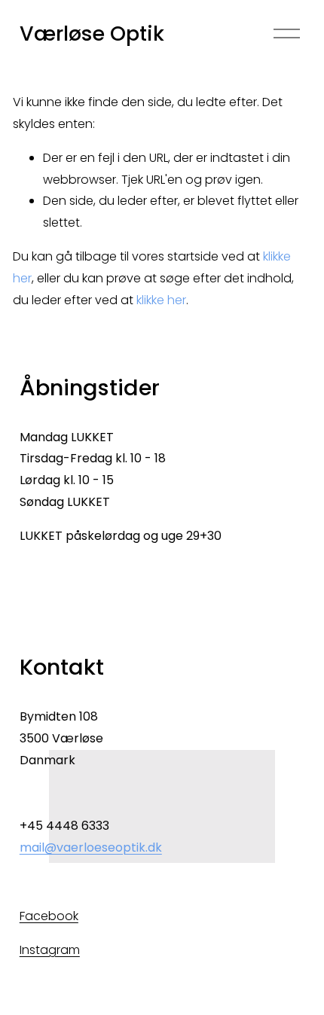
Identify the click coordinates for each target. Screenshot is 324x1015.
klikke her (161, 300)
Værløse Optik (92, 33)
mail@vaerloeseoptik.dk (91, 847)
